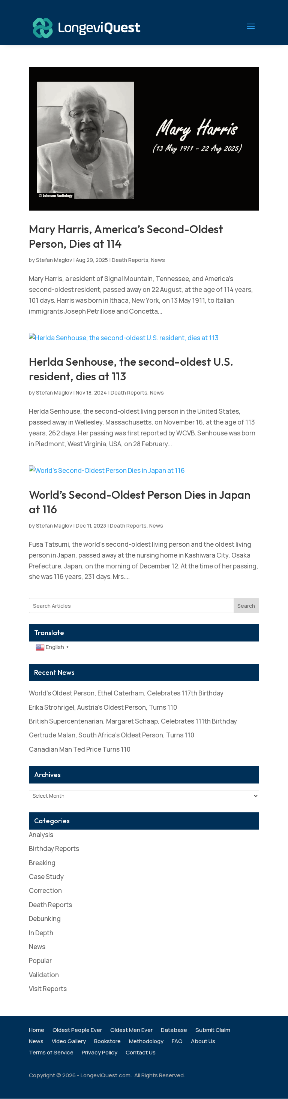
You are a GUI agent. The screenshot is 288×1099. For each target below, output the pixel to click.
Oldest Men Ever (131, 1030)
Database (174, 1030)
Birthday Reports (54, 848)
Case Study (46, 876)
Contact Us (141, 1053)
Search (246, 605)
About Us (203, 1042)
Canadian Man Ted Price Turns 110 (79, 749)
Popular (40, 960)
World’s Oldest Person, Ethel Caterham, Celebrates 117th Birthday (126, 693)
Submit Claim (212, 1030)
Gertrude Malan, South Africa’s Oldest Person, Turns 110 (111, 735)
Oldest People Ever (77, 1030)
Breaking (42, 862)
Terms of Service (51, 1053)
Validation (44, 974)
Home (36, 1030)
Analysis (41, 834)
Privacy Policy (99, 1053)
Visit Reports (48, 988)
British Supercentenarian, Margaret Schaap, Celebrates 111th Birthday (133, 721)
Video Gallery (69, 1042)
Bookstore (107, 1042)
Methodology (146, 1042)
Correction (45, 890)
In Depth (41, 933)
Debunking (45, 918)
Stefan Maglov (54, 259)
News (158, 259)
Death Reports (130, 259)
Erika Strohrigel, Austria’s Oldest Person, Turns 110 (103, 707)
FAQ (177, 1042)
